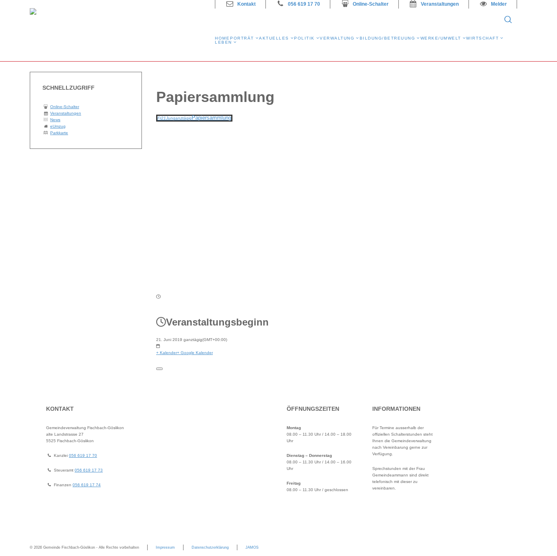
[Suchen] (508, 19)
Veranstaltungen (440, 4)
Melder (499, 4)
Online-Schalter (371, 4)
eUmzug (58, 126)
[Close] (159, 369)
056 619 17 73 (89, 470)
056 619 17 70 (304, 4)
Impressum (165, 547)
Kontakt (246, 4)
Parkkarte (59, 133)
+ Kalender (166, 352)
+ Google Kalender (195, 352)
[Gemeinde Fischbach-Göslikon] (117, 30)
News (55, 119)
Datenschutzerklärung (210, 547)
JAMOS (252, 547)
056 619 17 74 (87, 485)
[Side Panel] (521, 19)
